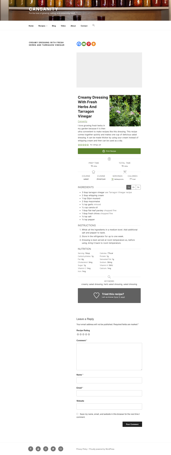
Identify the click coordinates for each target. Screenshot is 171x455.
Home (31, 25)
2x (133, 187)
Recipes (41, 25)
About (73, 25)
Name (79, 374)
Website (80, 400)
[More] (93, 44)
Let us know (107, 297)
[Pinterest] (89, 44)
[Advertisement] (109, 70)
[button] (93, 25)
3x (138, 187)
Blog (54, 25)
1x (129, 187)
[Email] (84, 44)
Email (79, 387)
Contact (84, 25)
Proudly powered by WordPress (101, 449)
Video (63, 25)
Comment (81, 340)
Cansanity (43, 9)
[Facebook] (79, 44)
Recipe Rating (83, 330)
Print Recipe (111, 151)
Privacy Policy (81, 449)
